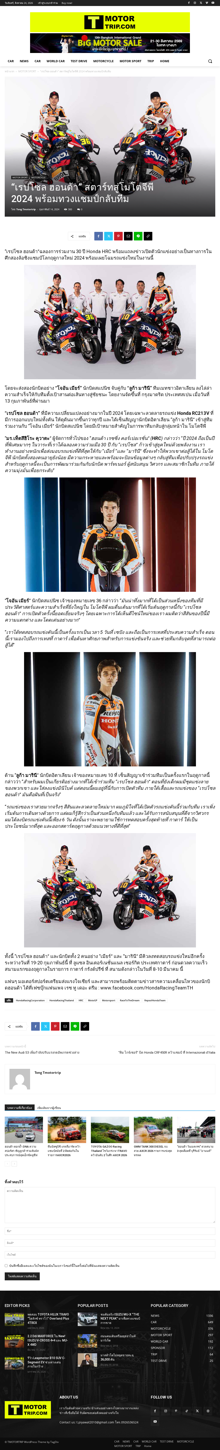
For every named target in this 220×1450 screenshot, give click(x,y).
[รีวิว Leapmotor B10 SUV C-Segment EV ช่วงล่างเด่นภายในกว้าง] (14, 1363)
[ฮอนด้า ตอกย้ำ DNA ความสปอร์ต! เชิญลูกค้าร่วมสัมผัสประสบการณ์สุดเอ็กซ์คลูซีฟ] (24, 1130)
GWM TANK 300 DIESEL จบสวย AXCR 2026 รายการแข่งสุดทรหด (153, 1151)
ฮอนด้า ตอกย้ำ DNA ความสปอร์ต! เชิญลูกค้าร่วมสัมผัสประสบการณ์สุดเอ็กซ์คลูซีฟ (22, 1151)
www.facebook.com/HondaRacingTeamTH (146, 988)
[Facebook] (188, 3)
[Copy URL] (148, 236)
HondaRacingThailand (61, 1000)
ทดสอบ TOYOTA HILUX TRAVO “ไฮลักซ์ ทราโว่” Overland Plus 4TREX (48, 1319)
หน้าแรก (9, 71)
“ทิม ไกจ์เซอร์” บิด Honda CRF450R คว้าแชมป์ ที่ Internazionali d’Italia (166, 1052)
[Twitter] (201, 3)
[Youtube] (212, 3)
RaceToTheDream (130, 1000)
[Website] (208, 1411)
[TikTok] (187, 1411)
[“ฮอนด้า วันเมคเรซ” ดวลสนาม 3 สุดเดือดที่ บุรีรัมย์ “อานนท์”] (196, 1130)
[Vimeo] (206, 3)
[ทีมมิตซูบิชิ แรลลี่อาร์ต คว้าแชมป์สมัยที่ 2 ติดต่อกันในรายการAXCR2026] (67, 1130)
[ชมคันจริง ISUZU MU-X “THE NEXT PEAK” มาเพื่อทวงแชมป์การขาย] (87, 1319)
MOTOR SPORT (27, 71)
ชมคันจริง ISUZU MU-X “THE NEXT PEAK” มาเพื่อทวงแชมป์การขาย (120, 1319)
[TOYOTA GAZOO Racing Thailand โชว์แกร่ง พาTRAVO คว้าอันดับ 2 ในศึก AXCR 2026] (110, 1130)
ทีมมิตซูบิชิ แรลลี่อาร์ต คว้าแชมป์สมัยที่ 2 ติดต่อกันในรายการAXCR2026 (64, 1151)
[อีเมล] (128, 236)
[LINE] (138, 236)
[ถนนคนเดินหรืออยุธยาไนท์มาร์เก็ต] (87, 1341)
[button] (210, 61)
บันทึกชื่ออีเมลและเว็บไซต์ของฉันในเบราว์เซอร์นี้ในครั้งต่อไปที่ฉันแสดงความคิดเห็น (64, 1265)
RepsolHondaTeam (155, 1000)
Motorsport (108, 1000)
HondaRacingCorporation (30, 1000)
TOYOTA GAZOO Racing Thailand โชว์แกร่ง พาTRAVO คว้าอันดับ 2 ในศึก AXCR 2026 (109, 1151)
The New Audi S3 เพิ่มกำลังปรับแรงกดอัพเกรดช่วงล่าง (42, 1052)
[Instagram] (194, 3)
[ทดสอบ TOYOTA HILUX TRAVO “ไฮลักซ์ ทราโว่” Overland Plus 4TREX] (14, 1319)
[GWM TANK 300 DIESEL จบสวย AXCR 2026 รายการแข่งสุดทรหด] (153, 1130)
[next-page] (14, 1163)
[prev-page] (7, 1163)
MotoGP (92, 1000)
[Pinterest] (118, 236)
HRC (81, 1000)
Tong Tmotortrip (26, 209)
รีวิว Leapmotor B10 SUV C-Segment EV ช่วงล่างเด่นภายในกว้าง (46, 1362)
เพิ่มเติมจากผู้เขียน (49, 1108)
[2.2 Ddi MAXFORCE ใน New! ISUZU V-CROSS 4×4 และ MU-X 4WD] (14, 1341)
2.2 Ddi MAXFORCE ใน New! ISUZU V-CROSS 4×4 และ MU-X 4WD (48, 1340)
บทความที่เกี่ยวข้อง (19, 1108)
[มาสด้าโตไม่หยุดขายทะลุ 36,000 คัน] (87, 1360)
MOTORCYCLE (38, 177)
